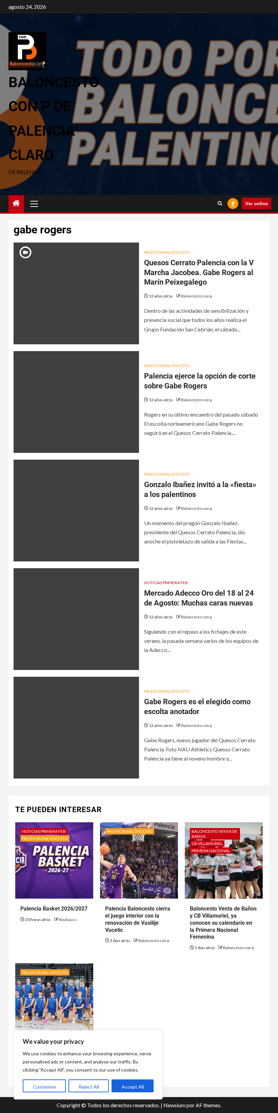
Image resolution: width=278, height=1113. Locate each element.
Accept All (133, 1087)
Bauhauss (68, 919)
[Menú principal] (34, 203)
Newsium (174, 1105)
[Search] (220, 203)
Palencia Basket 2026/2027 (53, 908)
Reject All (89, 1087)
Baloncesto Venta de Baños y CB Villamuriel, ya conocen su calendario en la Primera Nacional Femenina (223, 922)
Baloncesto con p (196, 296)
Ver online (256, 203)
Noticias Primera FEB (166, 582)
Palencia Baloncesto (167, 252)
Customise (44, 1087)
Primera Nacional (211, 850)
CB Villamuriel (207, 843)
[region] (88, 1064)
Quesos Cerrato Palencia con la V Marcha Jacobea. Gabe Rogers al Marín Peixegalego (199, 272)
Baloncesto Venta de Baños (214, 834)
